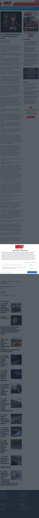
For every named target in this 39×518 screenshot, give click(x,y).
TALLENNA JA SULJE (32, 272)
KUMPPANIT (4, 272)
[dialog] (19, 259)
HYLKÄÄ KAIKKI (27, 262)
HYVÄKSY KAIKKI (34, 262)
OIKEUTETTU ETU (9, 272)
